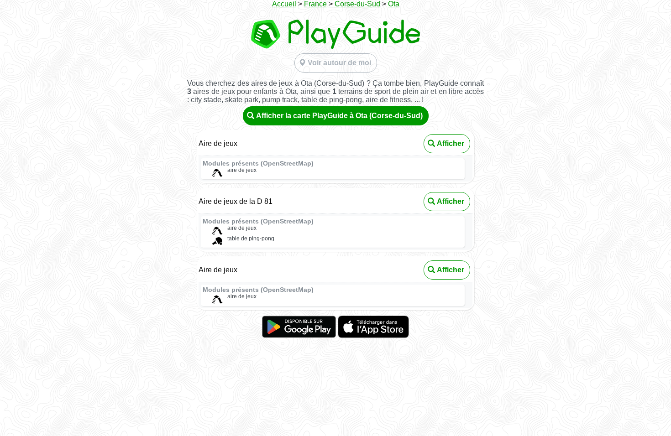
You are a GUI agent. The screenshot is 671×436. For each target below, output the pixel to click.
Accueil (284, 4)
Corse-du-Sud (357, 4)
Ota (393, 4)
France (315, 4)
